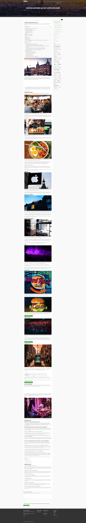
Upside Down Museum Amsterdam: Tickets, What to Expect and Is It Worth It (58, 25)
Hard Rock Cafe (27, 37)
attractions (55, 51)
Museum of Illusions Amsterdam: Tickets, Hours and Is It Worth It (58, 32)
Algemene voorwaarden (56, 515)
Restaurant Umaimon (29, 31)
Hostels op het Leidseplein (29, 35)
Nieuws (54, 35)
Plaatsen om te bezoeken (28, 16)
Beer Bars (55, 54)
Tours (41, 1)
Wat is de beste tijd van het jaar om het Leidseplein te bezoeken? (35, 48)
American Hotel (42, 437)
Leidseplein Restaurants (28, 29)
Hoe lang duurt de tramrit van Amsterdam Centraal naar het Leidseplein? (37, 40)
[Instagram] (59, 519)
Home (39, 1)
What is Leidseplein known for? (30, 51)
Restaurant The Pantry (29, 32)
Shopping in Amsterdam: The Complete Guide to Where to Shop (58, 29)
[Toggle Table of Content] (50, 26)
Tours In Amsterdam (39, 511)
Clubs (25, 36)
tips (54, 80)
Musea (48, 1)
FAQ (53, 1)
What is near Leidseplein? (29, 55)
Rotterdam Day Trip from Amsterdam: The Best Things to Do (58, 23)
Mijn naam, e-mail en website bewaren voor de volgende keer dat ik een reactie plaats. (36, 503)
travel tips (56, 85)
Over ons (24, 515)
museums (55, 67)
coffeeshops (55, 57)
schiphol (54, 77)
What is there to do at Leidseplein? (31, 52)
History (55, 64)
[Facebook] (57, 519)
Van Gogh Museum (42, 24)
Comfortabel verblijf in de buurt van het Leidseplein (33, 49)
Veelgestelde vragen (28, 50)
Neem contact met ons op (58, 1)
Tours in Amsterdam (57, 82)
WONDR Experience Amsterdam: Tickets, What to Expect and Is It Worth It (58, 27)
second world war (58, 77)
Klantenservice (45, 511)
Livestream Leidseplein (28, 41)
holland (59, 64)
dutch (58, 59)
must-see (59, 67)
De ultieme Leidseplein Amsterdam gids (31, 28)
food (58, 62)
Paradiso (32, 267)
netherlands (56, 69)
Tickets (45, 1)
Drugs (55, 59)
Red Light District (57, 72)
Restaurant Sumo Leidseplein (30, 30)
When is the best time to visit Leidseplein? (32, 56)
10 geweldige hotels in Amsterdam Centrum (31, 454)
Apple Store (26, 33)
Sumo (25, 134)
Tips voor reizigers (32, 16)
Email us (46, 514)
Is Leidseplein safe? (28, 54)
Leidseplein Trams (27, 39)
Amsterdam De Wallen (27, 460)
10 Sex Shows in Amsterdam (28, 461)
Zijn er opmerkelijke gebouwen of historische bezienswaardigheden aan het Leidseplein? (37, 46)
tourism (58, 80)
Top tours (55, 39)
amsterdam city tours (56, 49)
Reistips (51, 1)
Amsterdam (57, 46)
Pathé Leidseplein (27, 38)
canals (59, 54)
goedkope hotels (46, 214)
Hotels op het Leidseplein (28, 34)
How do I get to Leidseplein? (30, 53)
